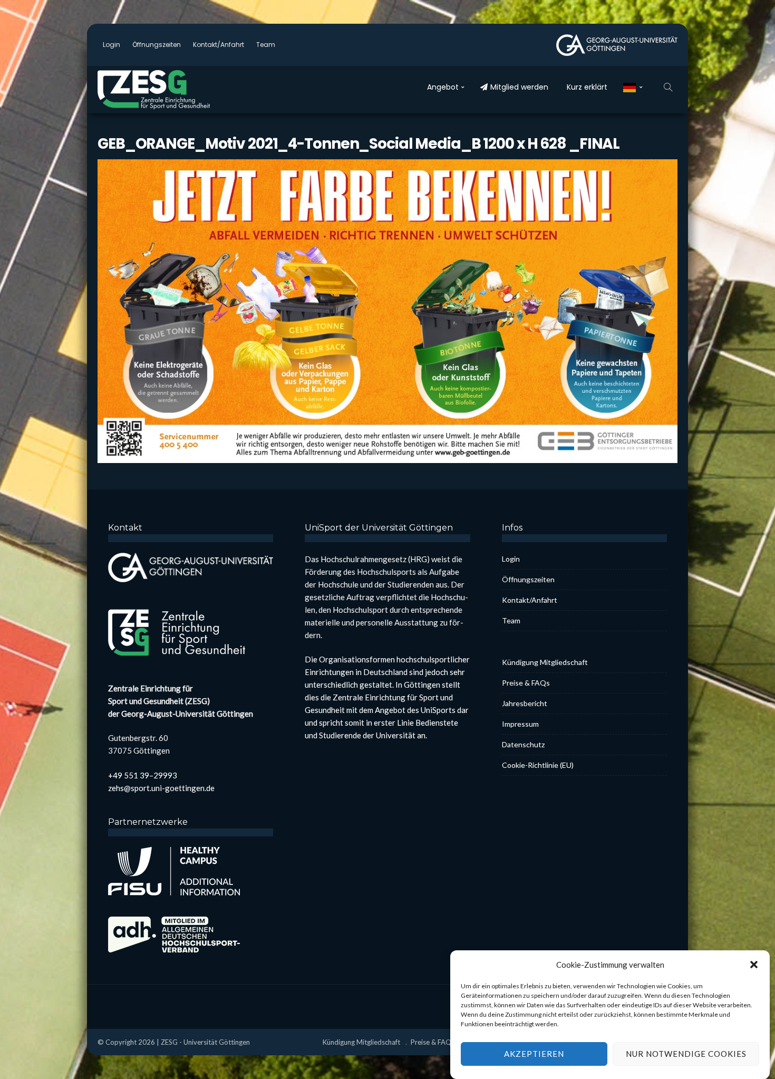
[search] (667, 87)
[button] (754, 964)
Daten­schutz (523, 744)
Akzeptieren (534, 1054)
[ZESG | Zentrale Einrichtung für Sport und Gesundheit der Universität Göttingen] (166, 89)
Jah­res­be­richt (524, 703)
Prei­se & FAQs (526, 682)
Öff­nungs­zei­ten (156, 44)
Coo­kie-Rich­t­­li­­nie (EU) (538, 764)
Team (265, 44)
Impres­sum (520, 723)
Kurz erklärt (587, 87)
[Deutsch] (633, 87)
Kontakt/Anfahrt (218, 44)
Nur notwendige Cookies (686, 1054)
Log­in (111, 44)
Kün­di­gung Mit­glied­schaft (545, 662)
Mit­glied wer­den (519, 87)
